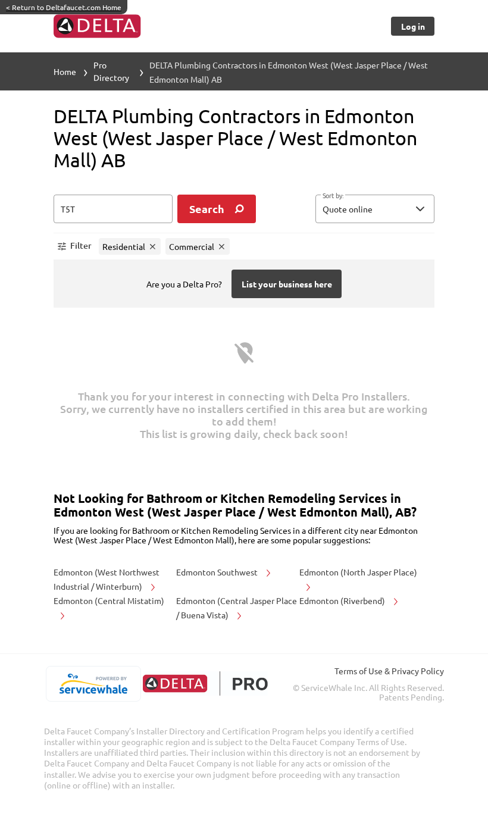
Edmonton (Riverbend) (343, 600)
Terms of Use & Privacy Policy (389, 670)
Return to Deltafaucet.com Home (63, 7)
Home (65, 71)
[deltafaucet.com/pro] (205, 683)
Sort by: (333, 196)
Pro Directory (111, 71)
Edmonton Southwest (217, 572)
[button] (374, 209)
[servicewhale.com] (93, 684)
